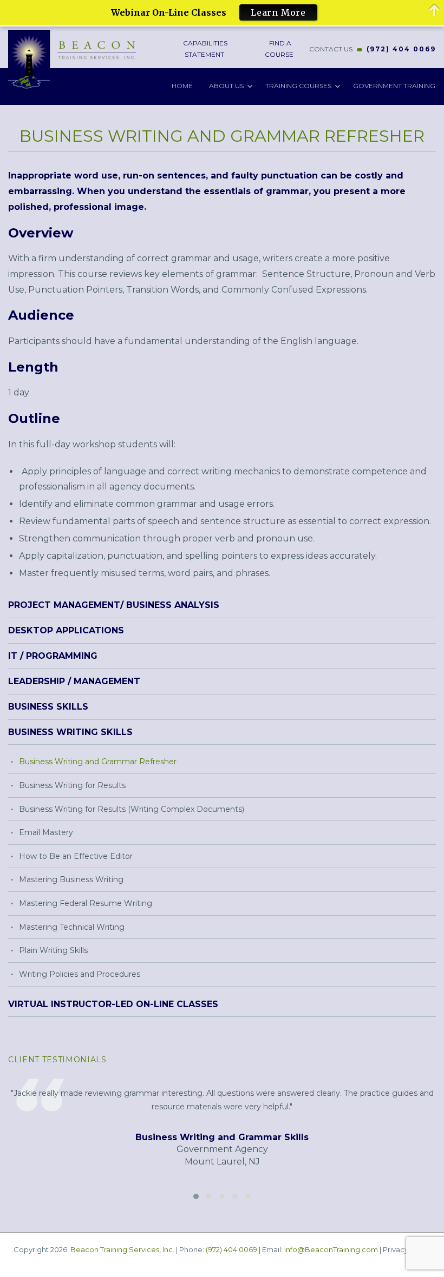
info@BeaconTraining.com (331, 1249)
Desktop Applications (66, 630)
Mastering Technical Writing (72, 927)
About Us (226, 86)
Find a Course (279, 48)
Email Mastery (46, 832)
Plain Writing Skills (53, 950)
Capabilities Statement (204, 48)
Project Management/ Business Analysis (113, 605)
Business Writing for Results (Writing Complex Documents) (131, 809)
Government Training (394, 86)
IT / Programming (52, 656)
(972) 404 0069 (401, 49)
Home (182, 86)
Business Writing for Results (72, 785)
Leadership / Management (74, 681)
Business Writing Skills (70, 732)
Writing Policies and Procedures (79, 974)
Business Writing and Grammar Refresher (98, 761)
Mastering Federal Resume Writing (85, 903)
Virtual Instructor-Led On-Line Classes (113, 1004)
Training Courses (298, 86)
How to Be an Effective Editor (76, 856)
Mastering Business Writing (71, 879)
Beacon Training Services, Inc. (122, 1249)
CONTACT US (330, 49)
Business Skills (48, 707)
